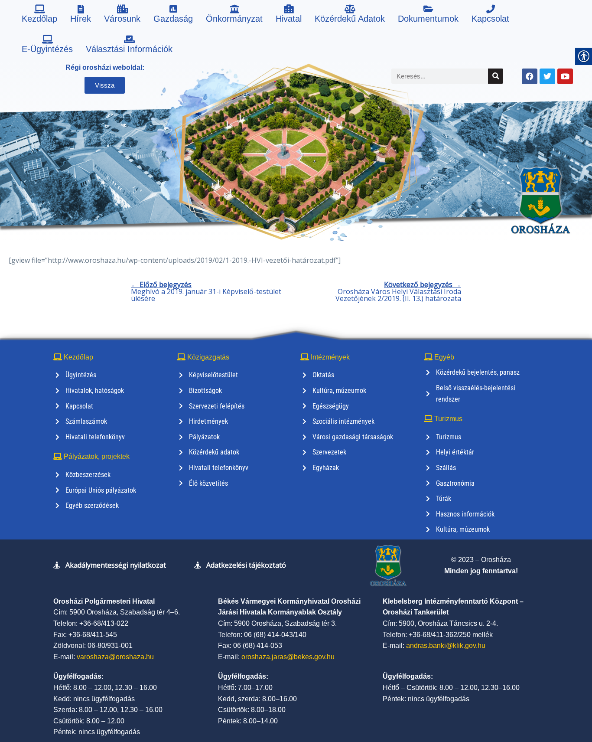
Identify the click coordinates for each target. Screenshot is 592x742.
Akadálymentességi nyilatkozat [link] (115, 565)
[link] (39, 15)
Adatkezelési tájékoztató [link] (246, 565)
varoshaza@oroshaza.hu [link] (115, 656)
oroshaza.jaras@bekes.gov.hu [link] (288, 656)
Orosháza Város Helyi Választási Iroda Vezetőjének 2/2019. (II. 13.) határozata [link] (398, 291)
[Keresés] (495, 76)
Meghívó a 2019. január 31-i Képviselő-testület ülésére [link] (206, 291)
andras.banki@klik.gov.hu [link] (445, 645)
